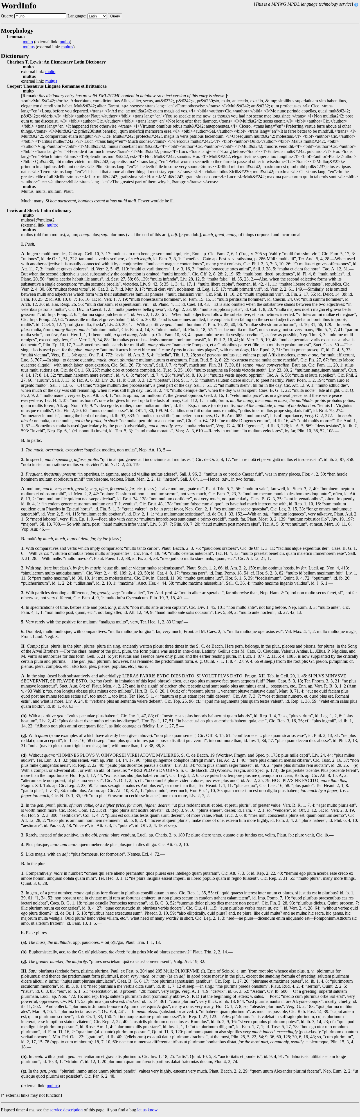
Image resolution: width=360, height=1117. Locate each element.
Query (115, 16)
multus (29, 47)
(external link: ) (47, 42)
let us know (147, 1109)
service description (66, 1109)
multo (28, 42)
